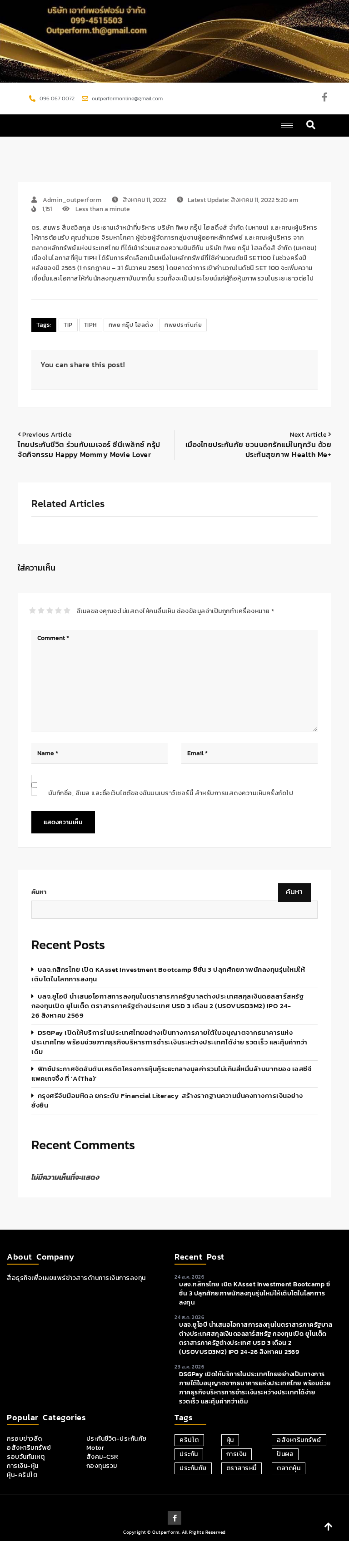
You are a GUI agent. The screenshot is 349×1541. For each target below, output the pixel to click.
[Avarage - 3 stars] (49, 610)
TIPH (90, 324)
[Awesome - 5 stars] (67, 610)
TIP (68, 324)
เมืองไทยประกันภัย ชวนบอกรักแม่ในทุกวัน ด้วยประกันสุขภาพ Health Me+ (258, 449)
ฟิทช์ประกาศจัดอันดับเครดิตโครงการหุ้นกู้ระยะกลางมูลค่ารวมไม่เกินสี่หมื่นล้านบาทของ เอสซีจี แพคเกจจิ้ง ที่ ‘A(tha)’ (171, 1073)
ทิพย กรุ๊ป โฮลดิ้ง (131, 324)
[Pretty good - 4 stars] (58, 610)
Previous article (47, 434)
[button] (311, 125)
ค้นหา (38, 892)
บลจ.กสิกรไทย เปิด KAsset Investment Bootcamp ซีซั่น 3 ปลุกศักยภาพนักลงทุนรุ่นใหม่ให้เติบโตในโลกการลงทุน (168, 974)
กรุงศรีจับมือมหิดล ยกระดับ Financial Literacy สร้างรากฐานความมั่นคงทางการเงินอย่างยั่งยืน (167, 1100)
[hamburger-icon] (287, 125)
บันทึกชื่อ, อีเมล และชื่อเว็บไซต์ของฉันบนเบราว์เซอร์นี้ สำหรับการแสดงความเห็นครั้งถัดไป (171, 793)
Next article (308, 434)
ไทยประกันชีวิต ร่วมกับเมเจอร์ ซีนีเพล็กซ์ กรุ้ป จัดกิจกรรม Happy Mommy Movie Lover (89, 449)
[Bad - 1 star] (32, 610)
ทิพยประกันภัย (183, 324)
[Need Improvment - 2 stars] (41, 610)
